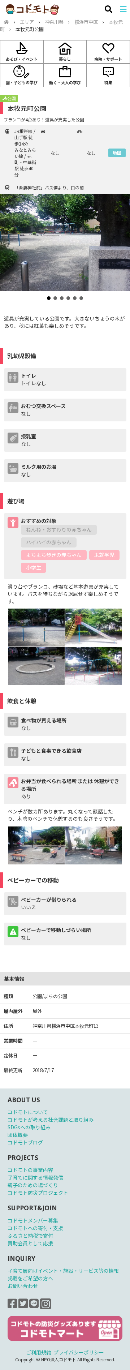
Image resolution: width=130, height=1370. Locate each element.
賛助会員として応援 (30, 1243)
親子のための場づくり (33, 1185)
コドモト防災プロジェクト (38, 1192)
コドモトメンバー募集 (33, 1220)
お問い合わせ (23, 1285)
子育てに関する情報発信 (35, 1177)
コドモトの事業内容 (30, 1169)
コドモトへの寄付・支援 (35, 1228)
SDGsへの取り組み (29, 1127)
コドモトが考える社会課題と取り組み (51, 1119)
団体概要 (18, 1134)
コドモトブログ (25, 1142)
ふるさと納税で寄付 (30, 1235)
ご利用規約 (38, 1352)
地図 (117, 153)
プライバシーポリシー (78, 1352)
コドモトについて (28, 1112)
